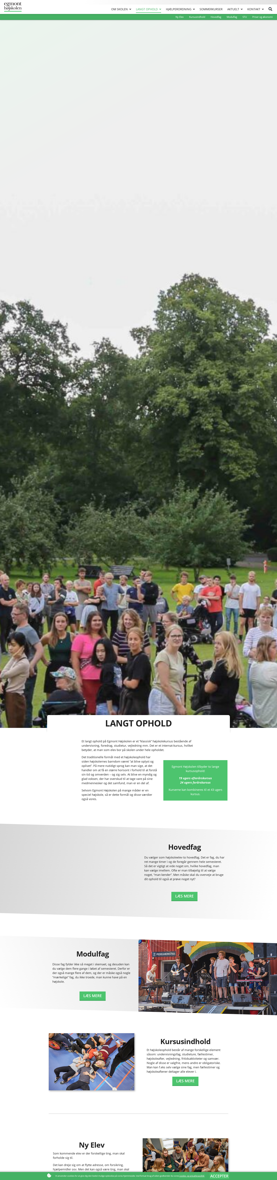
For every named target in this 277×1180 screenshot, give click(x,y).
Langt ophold (147, 9)
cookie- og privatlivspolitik (192, 1176)
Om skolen (119, 9)
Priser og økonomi (262, 16)
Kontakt (253, 9)
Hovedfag (216, 16)
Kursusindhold (197, 16)
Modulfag (232, 16)
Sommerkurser (211, 9)
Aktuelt (233, 9)
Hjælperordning (178, 9)
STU (245, 16)
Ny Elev (180, 16)
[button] (270, 9)
